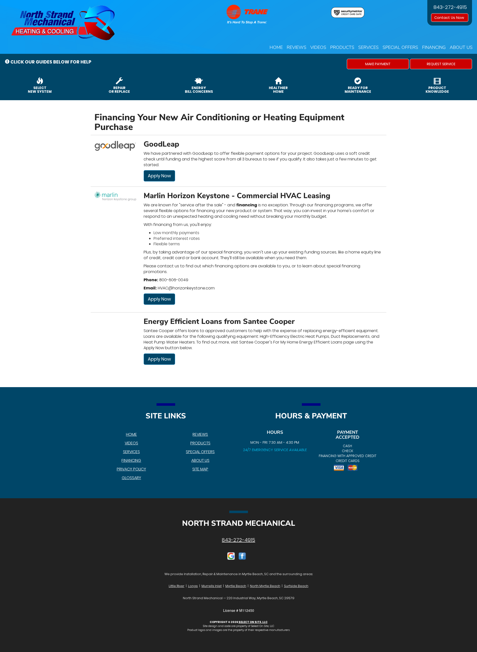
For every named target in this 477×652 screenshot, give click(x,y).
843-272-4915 (238, 539)
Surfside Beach (296, 586)
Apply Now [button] (159, 176)
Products (342, 47)
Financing (434, 47)
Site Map (200, 469)
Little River (176, 586)
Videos (318, 47)
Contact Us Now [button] (449, 17)
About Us (461, 47)
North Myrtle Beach (265, 586)
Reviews (296, 47)
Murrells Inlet (211, 586)
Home (276, 47)
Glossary (131, 478)
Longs (193, 586)
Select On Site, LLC (253, 622)
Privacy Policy (131, 469)
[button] (378, 64)
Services (368, 47)
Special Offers (400, 47)
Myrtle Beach (235, 586)
